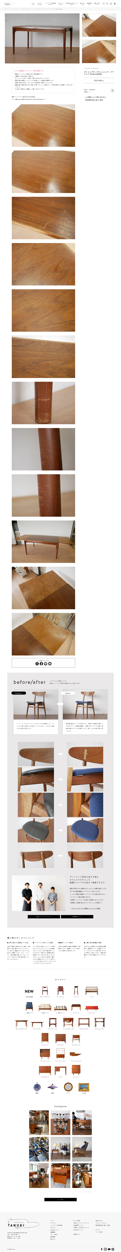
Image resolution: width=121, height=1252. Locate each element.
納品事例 (52, 1237)
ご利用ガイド (76, 1234)
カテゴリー (53, 1223)
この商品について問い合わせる (95, 97)
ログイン (98, 1230)
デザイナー (53, 1227)
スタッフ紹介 (54, 1234)
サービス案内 (76, 1220)
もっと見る (60, 1199)
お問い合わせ (99, 1220)
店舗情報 (52, 1232)
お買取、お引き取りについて (81, 1227)
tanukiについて (54, 1230)
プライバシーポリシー (102, 1223)
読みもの (52, 1239)
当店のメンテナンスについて (44, 916)
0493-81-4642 (14, 1234)
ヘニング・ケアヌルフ (91, 68)
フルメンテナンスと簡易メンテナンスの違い (86, 908)
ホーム (6, 9)
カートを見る (99, 1232)
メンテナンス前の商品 (56, 1225)
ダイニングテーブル (26, 9)
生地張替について (77, 916)
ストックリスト (14, 9)
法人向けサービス (78, 1230)
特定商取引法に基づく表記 (94, 100)
